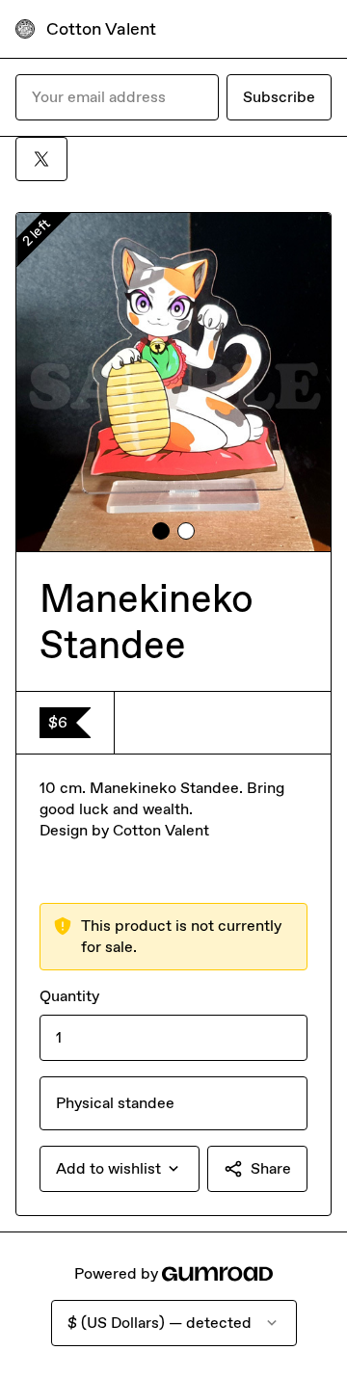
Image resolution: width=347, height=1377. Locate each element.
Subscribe (279, 97)
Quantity (69, 996)
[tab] (161, 531)
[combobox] (120, 1169)
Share (271, 1168)
